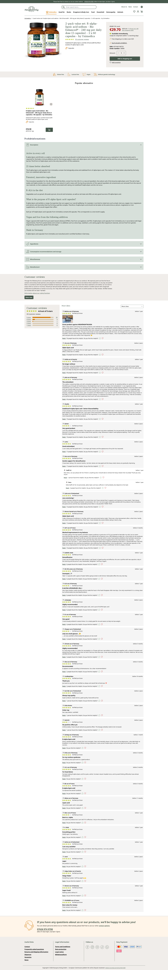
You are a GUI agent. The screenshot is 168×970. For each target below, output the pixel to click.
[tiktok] (102, 947)
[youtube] (97, 947)
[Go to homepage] (31, 9)
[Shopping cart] (142, 11)
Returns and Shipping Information (36, 952)
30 (56, 317)
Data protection (60, 949)
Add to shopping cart (125, 59)
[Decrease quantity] (118, 53)
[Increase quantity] (124, 53)
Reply (64, 338)
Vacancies (27, 957)
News (130, 7)
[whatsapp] (107, 947)
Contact (135, 7)
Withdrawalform (61, 955)
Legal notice (59, 952)
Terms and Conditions (62, 947)
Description (34, 145)
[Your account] (138, 11)
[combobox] (80, 7)
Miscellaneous (35, 259)
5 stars (29, 317)
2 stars (29, 323)
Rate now (29, 297)
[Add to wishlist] (51, 104)
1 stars (29, 325)
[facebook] (87, 947)
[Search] (63, 7)
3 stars (29, 321)
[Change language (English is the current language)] (142, 6)
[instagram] (92, 947)
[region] (43, 41)
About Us (124, 7)
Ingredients (34, 244)
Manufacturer (35, 267)
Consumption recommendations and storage (45, 252)
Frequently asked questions (34, 949)
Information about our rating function (37, 293)
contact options (104, 926)
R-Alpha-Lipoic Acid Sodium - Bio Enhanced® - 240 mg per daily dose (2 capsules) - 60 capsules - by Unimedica (39, 113)
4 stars (29, 319)
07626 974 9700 (89, 1)
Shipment (27, 955)
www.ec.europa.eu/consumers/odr (115, 968)
